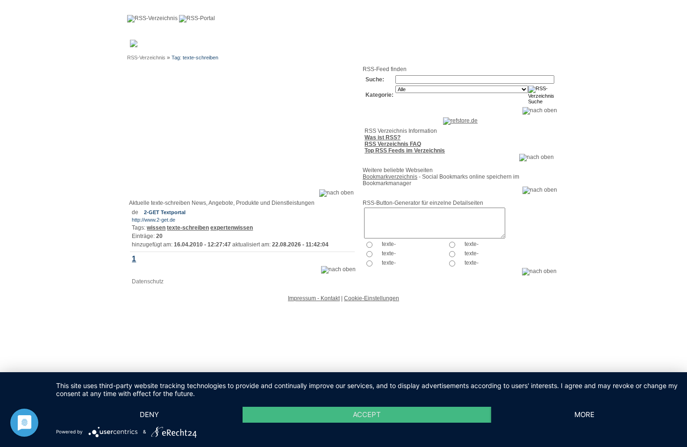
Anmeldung (218, 43)
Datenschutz (148, 281)
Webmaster (300, 43)
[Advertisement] (242, 130)
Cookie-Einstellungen (371, 298)
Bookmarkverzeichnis (390, 176)
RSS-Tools (503, 46)
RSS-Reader (468, 46)
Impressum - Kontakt (314, 298)
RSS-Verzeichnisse (421, 46)
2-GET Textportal (165, 212)
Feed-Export (334, 46)
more (584, 414)
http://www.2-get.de (153, 220)
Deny (149, 414)
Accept (367, 414)
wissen (156, 227)
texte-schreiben (188, 227)
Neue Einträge (254, 46)
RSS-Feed (536, 46)
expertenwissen (231, 227)
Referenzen (377, 43)
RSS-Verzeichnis (146, 57)
